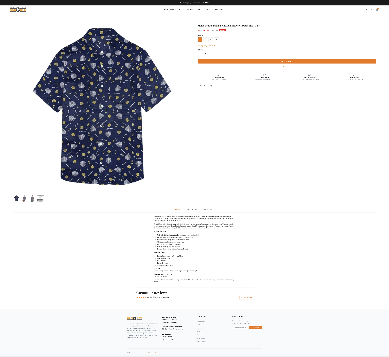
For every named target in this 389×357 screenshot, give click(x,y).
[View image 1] (16, 198)
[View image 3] (32, 198)
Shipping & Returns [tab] (208, 209)
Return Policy (201, 341)
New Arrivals (201, 321)
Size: (200, 35)
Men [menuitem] (181, 9)
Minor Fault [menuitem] (220, 9)
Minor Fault (201, 338)
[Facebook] (204, 85)
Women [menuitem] (190, 9)
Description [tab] (178, 209)
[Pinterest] (211, 85)
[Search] (366, 9)
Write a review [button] (246, 298)
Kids (198, 331)
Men (198, 324)
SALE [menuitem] (208, 9)
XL (216, 39)
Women (199, 328)
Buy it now (287, 67)
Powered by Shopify (155, 352)
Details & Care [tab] (192, 209)
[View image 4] (40, 198)
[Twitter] (208, 85)
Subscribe (255, 327)
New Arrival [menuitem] (169, 9)
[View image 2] (24, 198)
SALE (199, 335)
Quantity (201, 49)
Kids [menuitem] (199, 9)
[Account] (372, 9)
